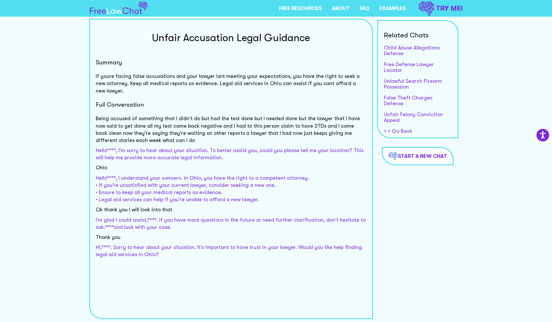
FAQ (364, 8)
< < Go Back (398, 131)
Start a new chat (422, 156)
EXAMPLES (392, 8)
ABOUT (341, 8)
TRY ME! (449, 8)
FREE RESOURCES (300, 8)
